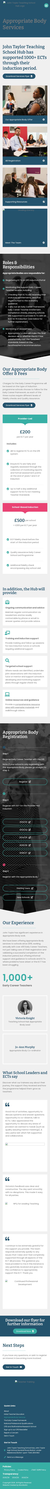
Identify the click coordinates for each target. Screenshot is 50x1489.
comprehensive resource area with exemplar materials (22, 706)
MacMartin (23, 1485)
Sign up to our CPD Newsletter (15, 1429)
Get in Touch (9, 1436)
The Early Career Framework (15, 1420)
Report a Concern (11, 1433)
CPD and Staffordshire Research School (20, 1426)
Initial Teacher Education (14, 1414)
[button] (46, 5)
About (6, 1411)
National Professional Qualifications (18, 1423)
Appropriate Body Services (14, 1417)
